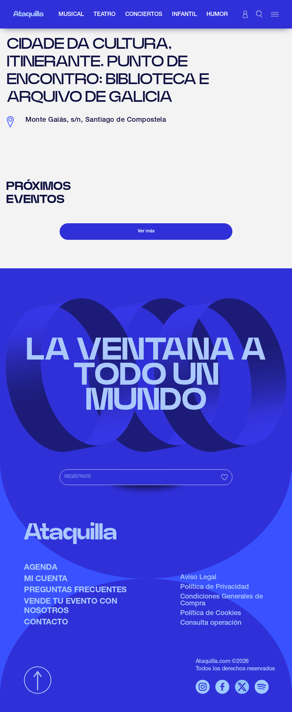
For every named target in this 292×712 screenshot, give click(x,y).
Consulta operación (211, 623)
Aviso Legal (198, 577)
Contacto (46, 623)
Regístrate (77, 477)
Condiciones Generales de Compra (221, 600)
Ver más (146, 231)
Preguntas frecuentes (75, 591)
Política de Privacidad (214, 587)
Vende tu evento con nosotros (70, 607)
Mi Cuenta (45, 579)
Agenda (40, 568)
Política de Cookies (210, 613)
